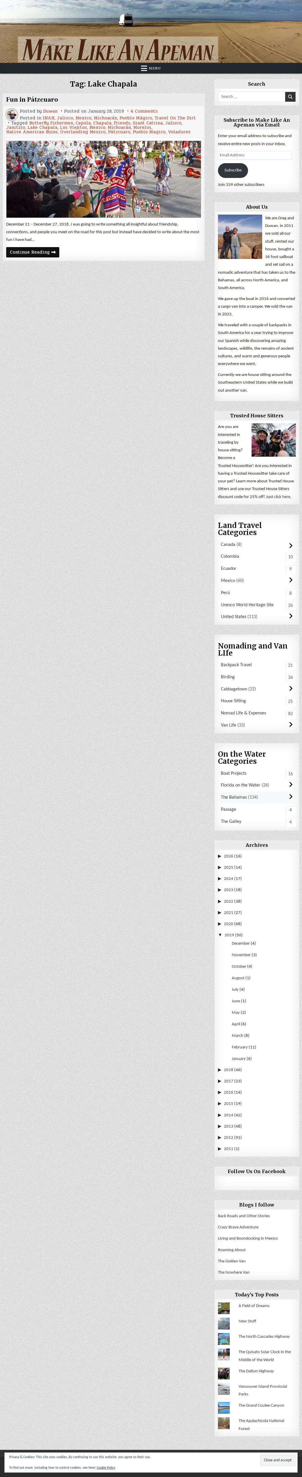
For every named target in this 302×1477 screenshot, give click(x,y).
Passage (228, 809)
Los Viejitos (73, 127)
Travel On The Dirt (175, 118)
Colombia (230, 556)
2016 (228, 1092)
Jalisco (65, 118)
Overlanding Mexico (83, 132)
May (236, 1013)
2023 (228, 890)
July (235, 990)
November (241, 955)
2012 (228, 1138)
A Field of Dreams (254, 1306)
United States (233, 617)
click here (282, 497)
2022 (228, 901)
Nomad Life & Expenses (243, 713)
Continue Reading (34, 252)
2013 (228, 1126)
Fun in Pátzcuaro (32, 99)
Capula (83, 123)
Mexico (83, 118)
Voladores (179, 132)
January (239, 1059)
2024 (228, 879)
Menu (155, 68)
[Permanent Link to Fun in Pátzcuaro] (103, 179)
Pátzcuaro (119, 132)
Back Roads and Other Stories (244, 1216)
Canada (228, 544)
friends (122, 123)
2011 (228, 1149)
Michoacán (105, 118)
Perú (225, 593)
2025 (228, 867)
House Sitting (233, 701)
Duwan (50, 111)
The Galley (231, 821)
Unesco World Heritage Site (247, 605)
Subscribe (233, 170)
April (236, 1024)
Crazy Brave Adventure (238, 1227)
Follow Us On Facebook (257, 1171)
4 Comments (144, 111)
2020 (228, 924)
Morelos (142, 127)
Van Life (228, 725)
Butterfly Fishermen (51, 123)
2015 (228, 1104)
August (238, 978)
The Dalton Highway (256, 1371)
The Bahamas (234, 797)
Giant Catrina (148, 123)
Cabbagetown (234, 689)
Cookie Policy (106, 1468)
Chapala (102, 123)
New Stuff (247, 1321)
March (237, 1036)
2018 (228, 1070)
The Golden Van (232, 1261)
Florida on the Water (240, 785)
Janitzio (15, 127)
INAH (49, 118)
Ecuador (229, 568)
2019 (229, 935)
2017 (228, 1081)
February (240, 1047)
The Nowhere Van (234, 1272)
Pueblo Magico (149, 132)
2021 (228, 913)
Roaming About (232, 1250)
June (236, 1001)
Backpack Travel (236, 665)
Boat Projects (233, 773)
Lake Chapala (42, 127)
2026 (228, 856)
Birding (228, 677)
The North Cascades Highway (264, 1337)
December (241, 943)
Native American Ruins (32, 132)
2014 (228, 1115)
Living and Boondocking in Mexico (248, 1238)
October (239, 966)
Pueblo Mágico (135, 118)
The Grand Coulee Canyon (261, 1405)
